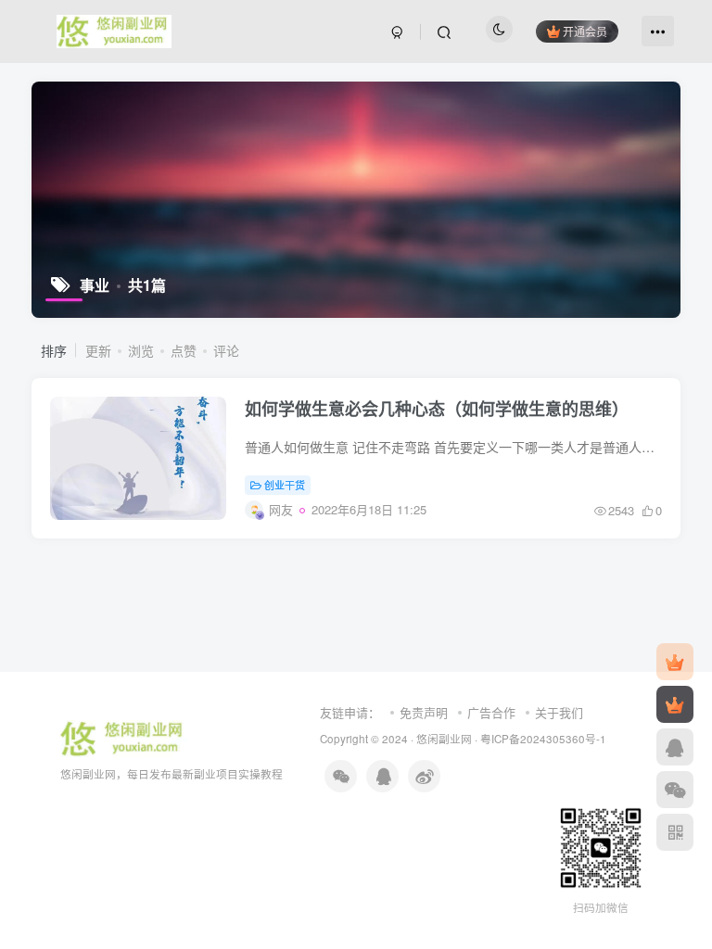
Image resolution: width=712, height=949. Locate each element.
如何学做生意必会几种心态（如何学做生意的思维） (437, 409)
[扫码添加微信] (674, 789)
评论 (226, 350)
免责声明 (424, 712)
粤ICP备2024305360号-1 (543, 738)
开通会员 (585, 31)
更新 (98, 350)
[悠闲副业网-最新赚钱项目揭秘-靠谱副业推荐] (123, 736)
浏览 (141, 350)
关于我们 (559, 712)
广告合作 (491, 712)
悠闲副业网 (444, 738)
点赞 (184, 350)
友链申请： (350, 712)
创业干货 (284, 484)
